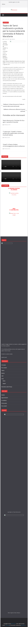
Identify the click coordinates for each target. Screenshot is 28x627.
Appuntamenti (5, 22)
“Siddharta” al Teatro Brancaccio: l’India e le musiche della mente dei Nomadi (13, 105)
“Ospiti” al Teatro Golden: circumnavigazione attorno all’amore (14, 145)
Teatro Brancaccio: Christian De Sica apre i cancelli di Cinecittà (13, 121)
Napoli (4, 383)
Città (2, 378)
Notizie (3, 395)
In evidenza (4, 400)
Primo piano (4, 403)
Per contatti (4, 367)
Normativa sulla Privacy (6, 386)
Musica (3, 373)
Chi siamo (3, 365)
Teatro (2, 370)
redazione (13, 39)
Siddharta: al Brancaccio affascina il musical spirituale (14, 110)
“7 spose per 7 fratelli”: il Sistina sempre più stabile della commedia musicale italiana (13, 133)
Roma (4, 380)
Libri (2, 376)
